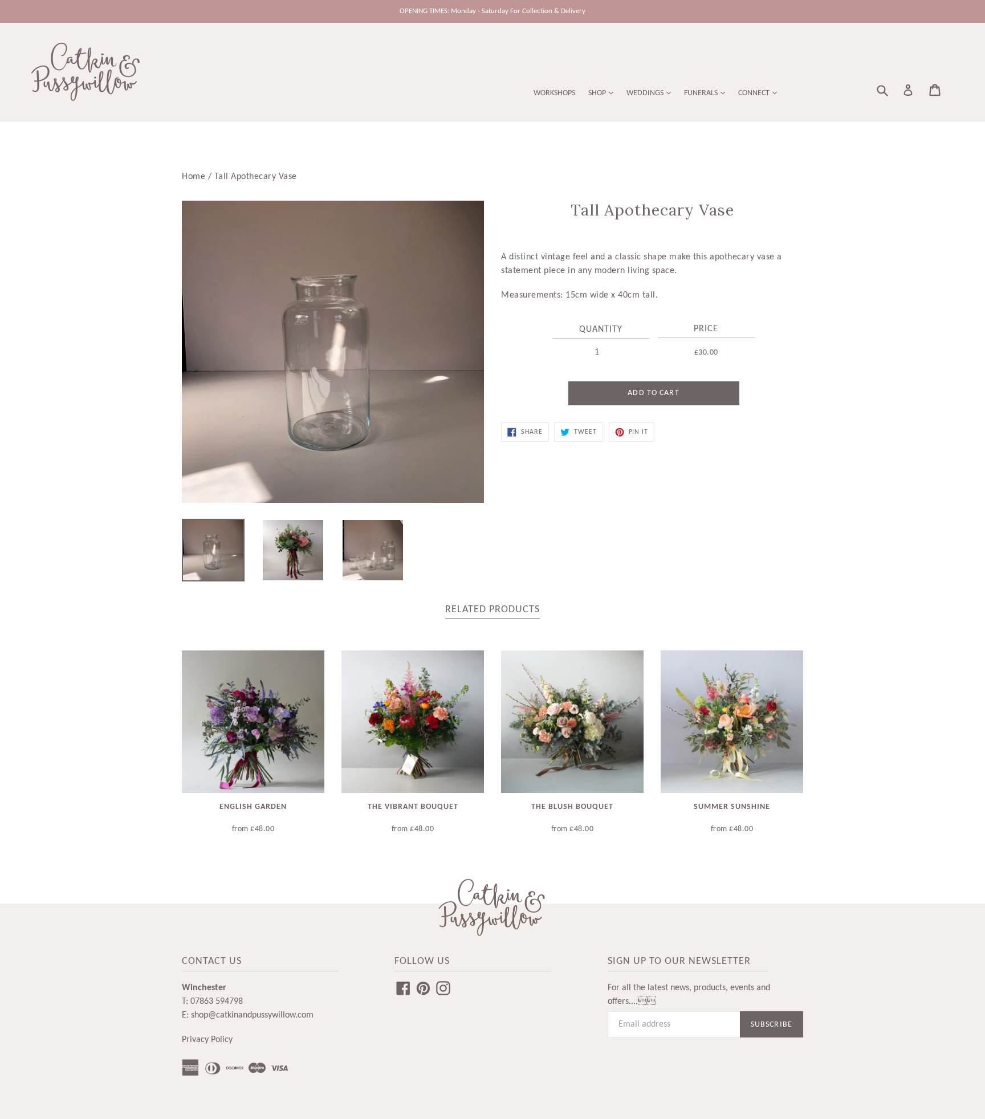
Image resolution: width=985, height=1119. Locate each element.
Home (193, 176)
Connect (754, 93)
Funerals (701, 93)
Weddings (645, 93)
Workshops (554, 93)
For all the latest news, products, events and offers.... (689, 994)
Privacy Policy (207, 1039)
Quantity (600, 329)
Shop (598, 93)
